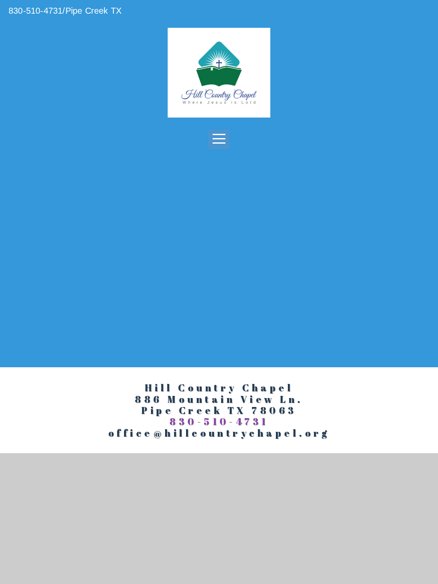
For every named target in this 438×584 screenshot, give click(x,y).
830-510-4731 (219, 421)
